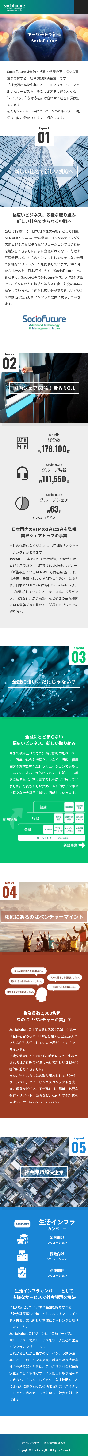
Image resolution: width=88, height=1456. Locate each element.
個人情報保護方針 (55, 1443)
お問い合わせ (30, 1443)
